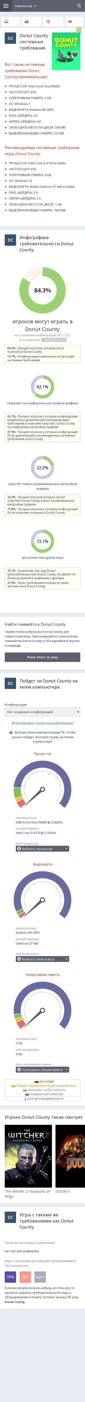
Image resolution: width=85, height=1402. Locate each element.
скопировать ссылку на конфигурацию (44, 723)
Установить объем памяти (42, 1069)
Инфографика (32, 21)
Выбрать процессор (37, 848)
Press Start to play (42, 657)
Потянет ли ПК (53, 21)
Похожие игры (74, 21)
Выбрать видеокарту (38, 959)
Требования (10, 21)
